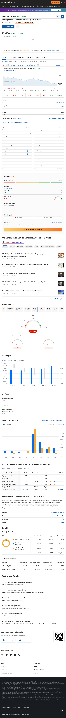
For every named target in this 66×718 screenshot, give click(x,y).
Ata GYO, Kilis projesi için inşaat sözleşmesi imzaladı (18, 273)
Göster (26, 489)
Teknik (37, 57)
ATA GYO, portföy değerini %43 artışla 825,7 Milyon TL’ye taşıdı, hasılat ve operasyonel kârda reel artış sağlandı (25, 255)
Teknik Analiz (7, 304)
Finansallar (29, 57)
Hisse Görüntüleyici (13, 6)
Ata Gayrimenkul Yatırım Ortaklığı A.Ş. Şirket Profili (22, 496)
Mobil (2, 666)
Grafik (10, 57)
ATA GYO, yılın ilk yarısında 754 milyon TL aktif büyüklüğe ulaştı (22, 291)
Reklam (36, 666)
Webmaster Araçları (6, 673)
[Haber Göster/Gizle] (38, 65)
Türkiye (62, 522)
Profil (10, 61)
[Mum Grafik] (3, 65)
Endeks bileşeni (43, 61)
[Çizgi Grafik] (6, 65)
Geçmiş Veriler (22, 61)
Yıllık (3, 424)
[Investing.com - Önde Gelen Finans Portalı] (9, 2)
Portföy (3, 669)
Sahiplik (16, 61)
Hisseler (4, 6)
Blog (2, 663)
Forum (43, 57)
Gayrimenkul (60, 516)
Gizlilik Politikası (17, 707)
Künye (36, 673)
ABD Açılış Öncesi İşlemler (38, 6)
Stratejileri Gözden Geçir (53, 50)
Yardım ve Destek (39, 669)
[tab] (10, 309)
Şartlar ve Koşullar (6, 707)
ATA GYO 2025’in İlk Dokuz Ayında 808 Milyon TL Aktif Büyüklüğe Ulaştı (24, 282)
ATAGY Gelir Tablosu (10, 420)
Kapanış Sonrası (52, 6)
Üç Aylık (9, 424)
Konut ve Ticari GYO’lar (57, 512)
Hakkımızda (37, 663)
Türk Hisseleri (25, 6)
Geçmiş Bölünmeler (32, 61)
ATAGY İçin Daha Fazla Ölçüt (56, 118)
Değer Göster (59, 102)
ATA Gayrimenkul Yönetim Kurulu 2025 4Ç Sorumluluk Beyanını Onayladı (25, 264)
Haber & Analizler (19, 57)
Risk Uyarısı (26, 707)
